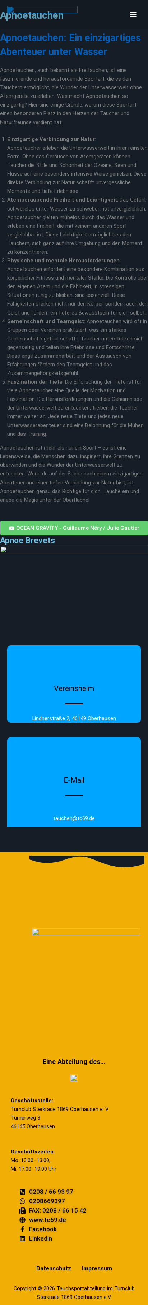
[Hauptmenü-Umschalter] (133, 14)
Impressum (97, 1268)
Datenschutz (53, 1268)
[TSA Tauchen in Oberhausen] (42, 14)
